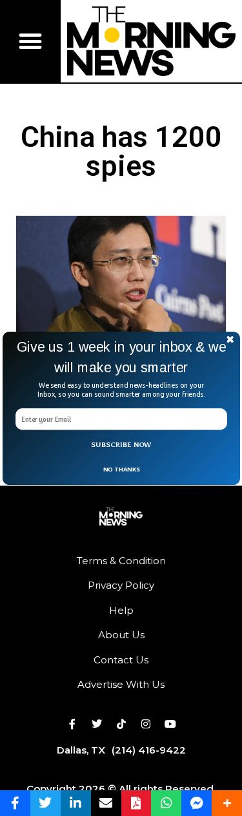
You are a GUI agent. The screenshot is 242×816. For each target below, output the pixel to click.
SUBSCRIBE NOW (121, 445)
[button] (121, 356)
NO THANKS (121, 468)
